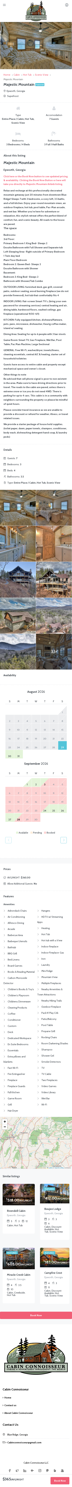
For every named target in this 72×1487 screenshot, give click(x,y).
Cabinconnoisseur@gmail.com (24, 1442)
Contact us (10, 1405)
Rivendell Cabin (16, 1210)
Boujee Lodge (52, 1209)
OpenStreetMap (59, 1168)
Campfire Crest (53, 1272)
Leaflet (50, 1168)
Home (7, 1397)
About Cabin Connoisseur (18, 1413)
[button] (4, 1121)
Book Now (36, 1315)
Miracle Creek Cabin (18, 1274)
